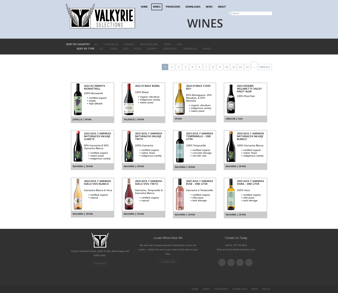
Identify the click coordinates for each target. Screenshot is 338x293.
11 (233, 67)
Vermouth (190, 48)
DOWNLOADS (193, 6)
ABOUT (222, 6)
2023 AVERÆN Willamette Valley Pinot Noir (249, 88)
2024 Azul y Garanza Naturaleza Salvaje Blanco (250, 136)
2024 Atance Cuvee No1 (198, 87)
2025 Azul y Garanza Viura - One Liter (250, 182)
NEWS (209, 6)
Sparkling (170, 48)
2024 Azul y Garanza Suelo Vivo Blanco (97, 182)
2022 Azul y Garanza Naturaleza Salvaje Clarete (97, 136)
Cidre (113, 48)
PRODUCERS (173, 6)
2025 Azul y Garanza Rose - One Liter (199, 182)
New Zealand (149, 44)
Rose (137, 48)
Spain (167, 44)
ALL (96, 44)
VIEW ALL (265, 67)
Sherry (152, 48)
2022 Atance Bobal (147, 85)
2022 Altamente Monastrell (94, 87)
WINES (157, 6)
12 (240, 67)
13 (247, 67)
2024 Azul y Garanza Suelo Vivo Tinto (148, 182)
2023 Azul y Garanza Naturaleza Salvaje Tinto (148, 136)
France (129, 44)
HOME (144, 6)
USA (179, 44)
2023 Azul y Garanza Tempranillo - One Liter (199, 136)
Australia (111, 44)
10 (226, 67)
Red (125, 48)
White (207, 48)
